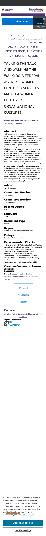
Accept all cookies (23, 523)
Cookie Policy (27, 514)
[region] (23, 514)
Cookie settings (13, 511)
